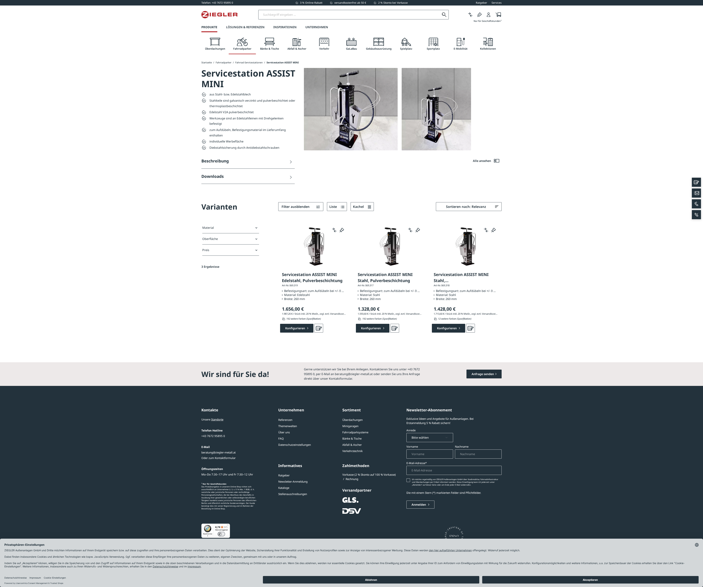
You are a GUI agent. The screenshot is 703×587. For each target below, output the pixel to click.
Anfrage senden (483, 374)
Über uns (284, 432)
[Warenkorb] (497, 14)
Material (208, 228)
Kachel (359, 206)
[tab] (215, 44)
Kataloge (283, 488)
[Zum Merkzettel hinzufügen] (342, 230)
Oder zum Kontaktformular (218, 458)
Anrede (411, 430)
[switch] (221, 534)
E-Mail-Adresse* (416, 463)
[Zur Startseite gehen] (219, 14)
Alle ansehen (482, 161)
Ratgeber (284, 475)
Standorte (217, 419)
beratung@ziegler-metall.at (218, 452)
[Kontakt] (696, 182)
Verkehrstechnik (352, 451)
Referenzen (285, 420)
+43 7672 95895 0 (213, 436)
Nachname (461, 446)
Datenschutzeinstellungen (294, 445)
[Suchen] (444, 14)
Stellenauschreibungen (292, 494)
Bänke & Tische (352, 438)
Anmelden (419, 505)
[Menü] (228, 526)
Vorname (412, 446)
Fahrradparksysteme (355, 432)
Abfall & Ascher (352, 445)
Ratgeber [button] (481, 2)
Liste (333, 206)
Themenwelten (287, 426)
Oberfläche (210, 239)
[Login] (488, 14)
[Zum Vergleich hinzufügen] (334, 230)
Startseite (206, 62)
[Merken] (479, 14)
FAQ (281, 438)
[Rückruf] (696, 214)
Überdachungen (352, 420)
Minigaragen (350, 426)
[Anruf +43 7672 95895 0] (696, 204)
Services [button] (497, 2)
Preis (205, 250)
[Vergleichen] (470, 14)
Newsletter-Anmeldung (293, 481)
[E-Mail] (696, 193)
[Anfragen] (318, 328)
